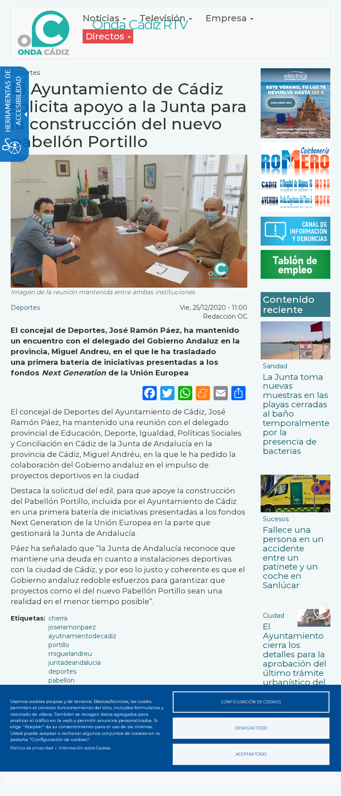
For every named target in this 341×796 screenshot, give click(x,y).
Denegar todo (251, 728)
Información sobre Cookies (85, 748)
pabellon (61, 680)
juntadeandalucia (74, 663)
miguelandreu (70, 654)
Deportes (25, 308)
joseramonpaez (72, 627)
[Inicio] (47, 33)
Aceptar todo (251, 754)
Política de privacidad (31, 748)
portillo (58, 645)
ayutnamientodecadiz (82, 636)
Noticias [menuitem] (102, 18)
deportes (62, 671)
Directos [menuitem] (106, 36)
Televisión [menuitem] (163, 18)
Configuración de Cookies (251, 702)
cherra (57, 618)
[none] (238, 393)
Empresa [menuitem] (227, 18)
